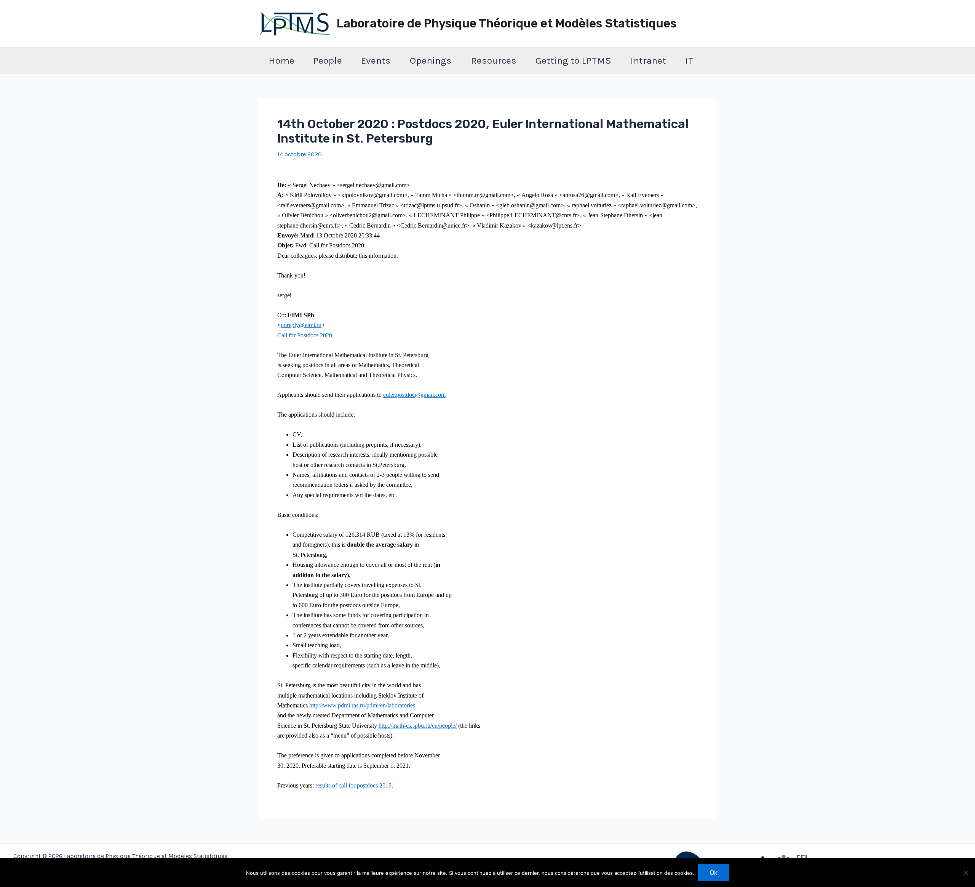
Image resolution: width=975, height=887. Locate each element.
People (327, 60)
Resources (493, 60)
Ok (714, 872)
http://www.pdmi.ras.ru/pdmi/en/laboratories (362, 705)
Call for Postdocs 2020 (304, 335)
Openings (431, 60)
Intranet (648, 60)
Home (281, 60)
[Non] (965, 872)
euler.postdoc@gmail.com (414, 394)
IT (689, 60)
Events (376, 60)
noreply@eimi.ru (301, 325)
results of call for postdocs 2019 (353, 785)
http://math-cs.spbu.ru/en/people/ (418, 725)
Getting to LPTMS (573, 60)
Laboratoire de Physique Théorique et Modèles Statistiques (506, 23)
